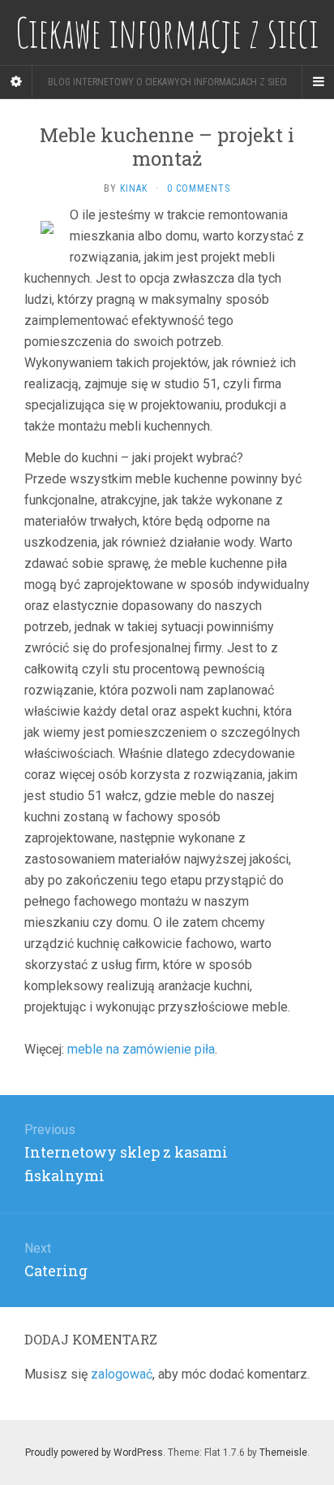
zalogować (121, 1374)
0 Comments (198, 188)
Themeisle (283, 1452)
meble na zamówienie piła (141, 1049)
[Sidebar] (16, 82)
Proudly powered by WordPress (94, 1452)
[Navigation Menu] (318, 82)
